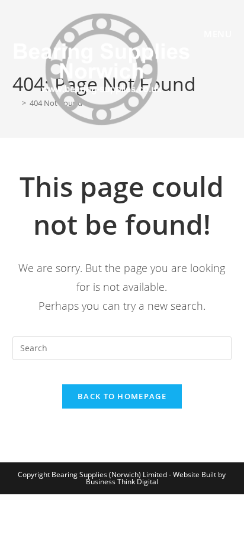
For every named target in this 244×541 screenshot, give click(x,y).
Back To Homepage (122, 396)
